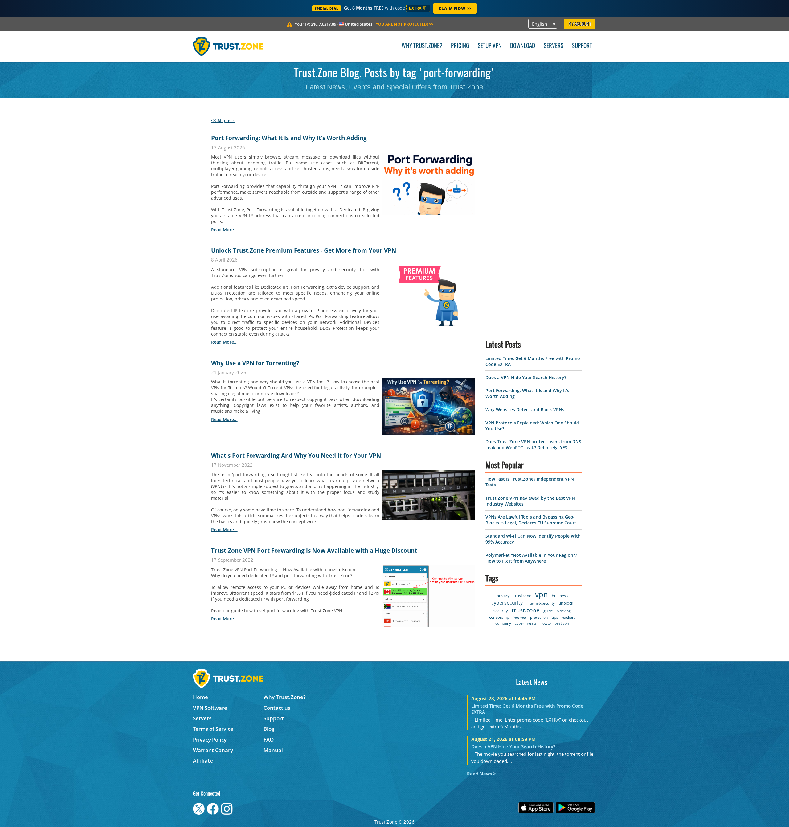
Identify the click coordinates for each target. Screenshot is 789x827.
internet (519, 617)
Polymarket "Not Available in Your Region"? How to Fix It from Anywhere (531, 558)
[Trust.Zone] (228, 46)
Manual (273, 750)
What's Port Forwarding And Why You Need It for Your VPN (296, 456)
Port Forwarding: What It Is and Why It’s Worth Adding (289, 138)
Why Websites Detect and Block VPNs (524, 409)
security (500, 611)
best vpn (561, 623)
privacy (503, 595)
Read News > (481, 774)
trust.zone (526, 610)
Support (582, 46)
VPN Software (210, 707)
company (503, 623)
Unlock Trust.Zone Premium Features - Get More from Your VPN (303, 250)
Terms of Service (213, 728)
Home (200, 697)
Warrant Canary (213, 750)
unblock (565, 603)
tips (554, 617)
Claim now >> (455, 8)
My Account (579, 24)
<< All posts (223, 120)
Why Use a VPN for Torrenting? (255, 363)
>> (404, 24)
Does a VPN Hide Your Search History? (525, 377)
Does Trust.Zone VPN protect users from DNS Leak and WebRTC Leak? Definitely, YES (533, 444)
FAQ (269, 739)
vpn (541, 594)
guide (548, 611)
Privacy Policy (210, 739)
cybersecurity (507, 602)
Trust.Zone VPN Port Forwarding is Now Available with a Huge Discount (314, 551)
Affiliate (203, 760)
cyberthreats (526, 623)
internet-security (540, 603)
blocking (564, 611)
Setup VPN (489, 46)
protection (539, 617)
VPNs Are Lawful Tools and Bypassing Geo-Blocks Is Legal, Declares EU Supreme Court (530, 520)
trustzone (522, 595)
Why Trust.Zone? (422, 46)
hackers (568, 617)
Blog (269, 728)
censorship (499, 617)
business (560, 595)
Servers (553, 46)
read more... (224, 230)
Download (522, 46)
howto (545, 623)
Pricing (460, 46)
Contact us (277, 707)
